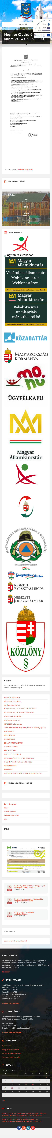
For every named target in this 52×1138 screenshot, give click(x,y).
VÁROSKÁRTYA (9, 732)
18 (12, 1088)
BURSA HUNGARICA (10, 766)
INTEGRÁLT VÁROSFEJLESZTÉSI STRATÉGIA (19, 758)
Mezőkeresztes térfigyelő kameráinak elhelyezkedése (22, 773)
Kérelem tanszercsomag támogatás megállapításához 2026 (28, 900)
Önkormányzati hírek (25, 169)
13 (26, 1084)
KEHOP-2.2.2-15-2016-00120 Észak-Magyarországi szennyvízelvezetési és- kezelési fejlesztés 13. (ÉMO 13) (21, 1120)
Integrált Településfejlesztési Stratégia (18, 762)
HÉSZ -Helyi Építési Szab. (13, 701)
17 (5, 1088)
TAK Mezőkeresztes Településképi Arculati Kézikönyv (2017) (25, 728)
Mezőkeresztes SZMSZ (12, 720)
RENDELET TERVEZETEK (12, 754)
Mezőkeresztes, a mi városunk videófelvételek (20, 709)
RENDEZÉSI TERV (10, 750)
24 (5, 1091)
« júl (3, 1101)
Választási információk (12, 697)
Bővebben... (6, 972)
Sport (6, 819)
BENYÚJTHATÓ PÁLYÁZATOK (13, 743)
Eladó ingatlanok (10, 812)
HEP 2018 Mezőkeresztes (13, 724)
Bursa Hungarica (10, 804)
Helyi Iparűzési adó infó (12, 705)
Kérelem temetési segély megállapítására (24, 913)
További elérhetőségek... (12, 1032)
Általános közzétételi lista (13, 716)
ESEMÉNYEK (8, 769)
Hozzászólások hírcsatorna (11, 1053)
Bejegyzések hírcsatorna (10, 1050)
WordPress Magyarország (11, 1057)
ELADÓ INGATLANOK (11, 747)
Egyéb (6, 808)
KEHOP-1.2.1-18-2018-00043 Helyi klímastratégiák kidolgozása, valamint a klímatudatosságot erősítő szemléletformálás (24, 1114)
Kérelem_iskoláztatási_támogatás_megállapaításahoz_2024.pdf (29, 887)
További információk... (11, 1003)
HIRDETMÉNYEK (9, 735)
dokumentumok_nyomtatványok (15, 941)
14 (33, 1084)
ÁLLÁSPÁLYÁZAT (9, 739)
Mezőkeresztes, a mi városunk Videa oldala (19, 713)
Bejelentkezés (7, 1046)
